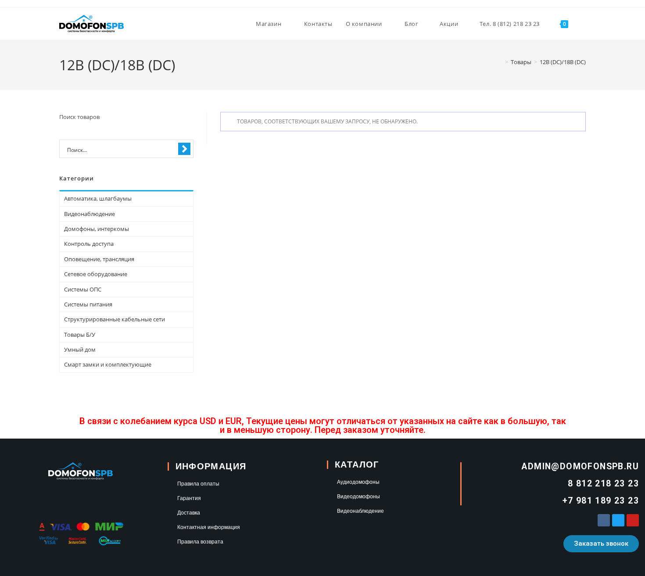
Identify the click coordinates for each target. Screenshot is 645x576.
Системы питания (88, 304)
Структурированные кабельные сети (114, 319)
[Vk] (604, 520)
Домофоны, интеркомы (96, 229)
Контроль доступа (89, 244)
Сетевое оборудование (95, 274)
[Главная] (500, 62)
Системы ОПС (82, 289)
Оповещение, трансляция (99, 259)
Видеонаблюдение (89, 214)
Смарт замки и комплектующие (107, 364)
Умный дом (80, 349)
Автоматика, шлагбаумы (98, 198)
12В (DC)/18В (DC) (563, 62)
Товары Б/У (79, 334)
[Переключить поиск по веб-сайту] (583, 23)
